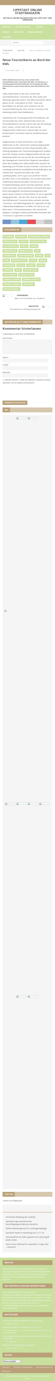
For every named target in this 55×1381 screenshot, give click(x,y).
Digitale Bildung (38, 241)
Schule (41, 265)
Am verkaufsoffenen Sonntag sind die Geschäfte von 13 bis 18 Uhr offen (27, 1337)
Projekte (6, 32)
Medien (43, 260)
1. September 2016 (10, 1341)
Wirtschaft (28, 284)
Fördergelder (10, 251)
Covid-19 (23, 241)
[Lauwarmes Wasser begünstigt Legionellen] (33, 898)
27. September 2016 (11, 1324)
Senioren (8, 270)
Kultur (40, 27)
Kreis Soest (18, 32)
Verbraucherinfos (31, 279)
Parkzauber (9, 265)
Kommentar (8, 338)
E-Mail (5, 365)
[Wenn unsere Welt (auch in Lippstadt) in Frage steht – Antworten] (21, 513)
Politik (21, 265)
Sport (18, 270)
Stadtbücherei (30, 270)
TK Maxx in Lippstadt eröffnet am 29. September (23, 1320)
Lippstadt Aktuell (23, 27)
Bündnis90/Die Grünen (39, 236)
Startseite (6, 27)
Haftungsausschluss (44, 1367)
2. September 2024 (10, 1330)
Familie (24, 246)
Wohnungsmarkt (11, 289)
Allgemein (6, 37)
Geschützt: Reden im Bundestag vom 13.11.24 (25, 1233)
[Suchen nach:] (27, 42)
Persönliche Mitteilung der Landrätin (21, 1217)
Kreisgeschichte (19, 260)
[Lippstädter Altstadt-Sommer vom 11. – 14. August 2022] (10, 898)
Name (5, 357)
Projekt (31, 265)
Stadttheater (10, 275)
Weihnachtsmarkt (12, 284)
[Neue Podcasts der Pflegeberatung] (21, 1091)
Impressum (6, 1371)
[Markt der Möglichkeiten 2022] (33, 513)
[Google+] (30, 2)
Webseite (6, 372)
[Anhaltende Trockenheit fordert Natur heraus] (33, 1091)
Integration (9, 256)
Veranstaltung (26, 275)
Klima (6, 260)
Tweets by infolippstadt (12, 1200)
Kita (47, 256)
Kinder (39, 256)
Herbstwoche (26, 251)
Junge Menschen (25, 256)
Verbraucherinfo (35, 32)
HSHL (37, 251)
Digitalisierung (11, 246)
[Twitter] (25, 2)
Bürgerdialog (10, 241)
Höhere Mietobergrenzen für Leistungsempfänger (26, 1228)
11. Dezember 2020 (11, 70)
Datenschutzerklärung (23, 1367)
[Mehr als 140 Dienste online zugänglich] (21, 898)
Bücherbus (21, 236)
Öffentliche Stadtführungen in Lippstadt (19, 1345)
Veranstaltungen (12, 279)
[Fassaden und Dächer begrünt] (44, 898)
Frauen (34, 246)
